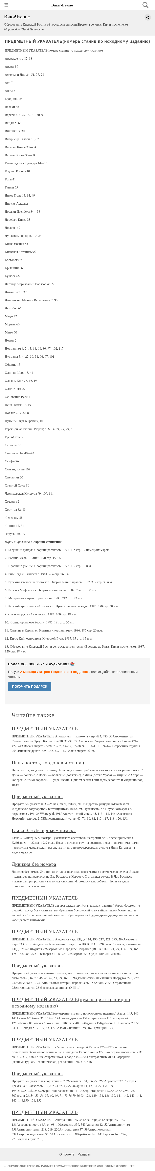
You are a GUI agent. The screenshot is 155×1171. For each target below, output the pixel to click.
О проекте (66, 1154)
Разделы (84, 1154)
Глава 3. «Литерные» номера (44, 830)
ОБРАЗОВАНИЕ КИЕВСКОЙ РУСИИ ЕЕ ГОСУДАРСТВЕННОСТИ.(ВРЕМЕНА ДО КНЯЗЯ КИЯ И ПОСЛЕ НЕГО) (71, 1166)
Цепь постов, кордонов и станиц (48, 762)
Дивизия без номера (34, 864)
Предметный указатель (37, 796)
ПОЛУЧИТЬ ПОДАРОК (29, 686)
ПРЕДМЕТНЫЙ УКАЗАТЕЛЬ (45, 728)
